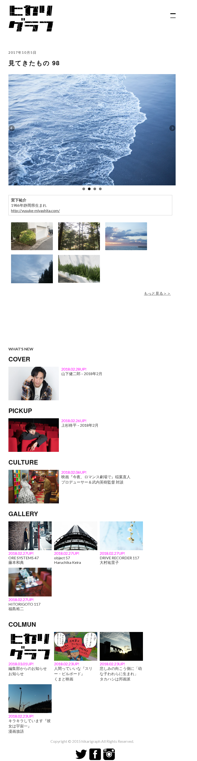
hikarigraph (90, 741)
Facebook (95, 754)
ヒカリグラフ (32, 17)
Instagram (109, 754)
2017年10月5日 (22, 52)
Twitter (81, 754)
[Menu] (171, 13)
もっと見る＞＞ (157, 293)
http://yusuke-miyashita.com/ (35, 210)
